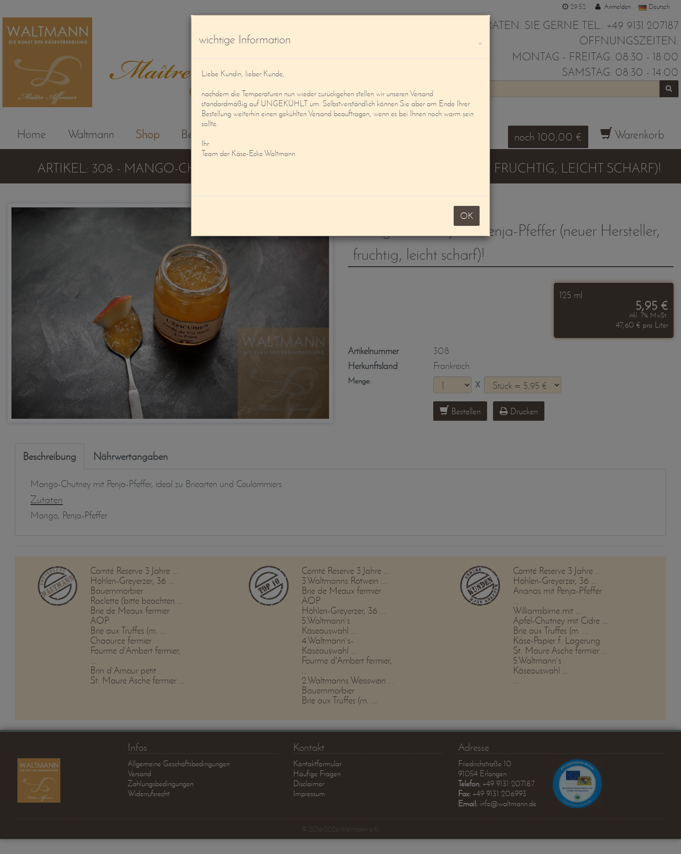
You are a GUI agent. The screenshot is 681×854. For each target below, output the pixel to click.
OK (466, 215)
